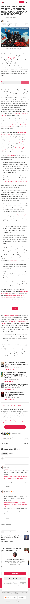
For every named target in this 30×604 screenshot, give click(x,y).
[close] (26, 553)
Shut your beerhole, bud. (7, 541)
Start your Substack (11, 597)
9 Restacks (18, 433)
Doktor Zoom (8, 20)
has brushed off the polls (19, 215)
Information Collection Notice (19, 583)
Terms (25, 592)
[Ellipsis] (28, 467)
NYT (2, 406)
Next (25, 443)
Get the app (22, 597)
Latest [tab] (6, 532)
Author (6, 468)
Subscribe (21, 2)
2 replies (8, 518)
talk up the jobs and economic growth (17, 58)
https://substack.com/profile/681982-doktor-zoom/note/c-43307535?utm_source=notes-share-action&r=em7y (15, 478)
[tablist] (7, 453)
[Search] (27, 531)
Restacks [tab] (11, 453)
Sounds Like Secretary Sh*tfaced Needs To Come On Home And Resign (11, 537)
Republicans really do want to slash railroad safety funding (13, 296)
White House (13, 406)
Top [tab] (3, 532)
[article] (15, 540)
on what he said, (13, 261)
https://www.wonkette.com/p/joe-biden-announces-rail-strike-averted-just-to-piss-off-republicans (15, 504)
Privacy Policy (16, 585)
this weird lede (11, 155)
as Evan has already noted (11, 316)
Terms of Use (23, 582)
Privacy (22, 592)
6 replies (8, 486)
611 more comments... (6, 524)
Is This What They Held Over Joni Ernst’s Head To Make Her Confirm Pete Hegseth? (11, 550)
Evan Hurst (7, 397)
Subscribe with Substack (16, 578)
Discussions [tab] (12, 532)
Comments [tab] (4, 453)
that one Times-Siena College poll (13, 142)
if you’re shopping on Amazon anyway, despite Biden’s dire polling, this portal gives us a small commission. (14, 421)
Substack (8, 601)
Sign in (27, 2)
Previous (6, 443)
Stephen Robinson (9, 367)
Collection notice (15, 593)
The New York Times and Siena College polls (15, 182)
